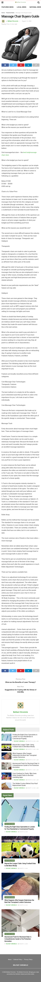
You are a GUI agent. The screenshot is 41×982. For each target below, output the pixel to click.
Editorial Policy (17, 959)
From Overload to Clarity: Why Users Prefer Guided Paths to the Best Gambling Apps (24, 775)
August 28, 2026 (31, 741)
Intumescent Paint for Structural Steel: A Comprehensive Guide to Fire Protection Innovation (25, 765)
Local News (21, 7)
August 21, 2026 (31, 770)
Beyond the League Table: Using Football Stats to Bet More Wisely (23, 746)
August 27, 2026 (31, 749)
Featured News (7, 7)
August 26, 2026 (31, 759)
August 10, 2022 (26, 21)
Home (3, 12)
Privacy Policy (28, 959)
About (9, 959)
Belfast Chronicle (13, 21)
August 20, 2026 (31, 780)
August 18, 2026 (31, 788)
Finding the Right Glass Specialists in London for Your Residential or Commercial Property (24, 737)
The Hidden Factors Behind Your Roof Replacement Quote (25, 784)
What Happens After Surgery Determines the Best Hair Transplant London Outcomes (24, 755)
